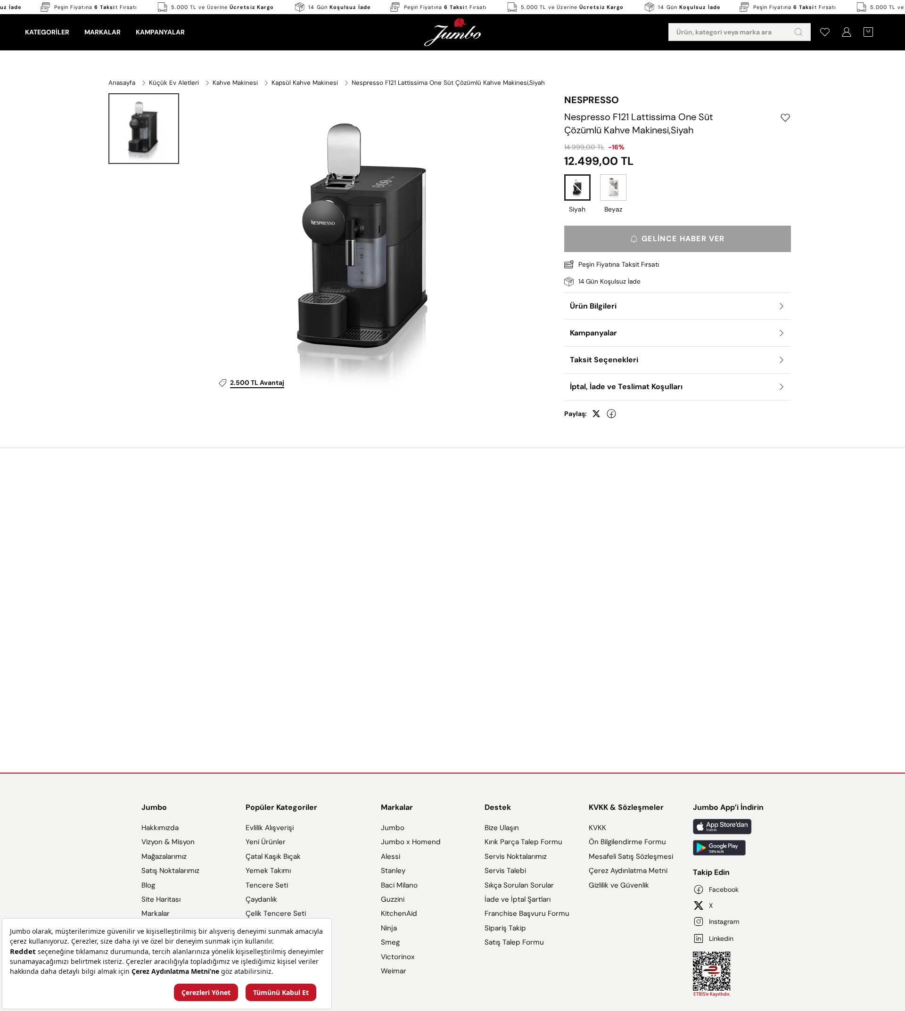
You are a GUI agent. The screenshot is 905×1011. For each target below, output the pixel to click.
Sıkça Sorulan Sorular (519, 885)
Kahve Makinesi (235, 83)
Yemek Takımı (268, 870)
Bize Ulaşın (502, 827)
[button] (143, 128)
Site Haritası (161, 899)
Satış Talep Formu (514, 942)
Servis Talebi (505, 870)
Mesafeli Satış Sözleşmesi (631, 856)
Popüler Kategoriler (281, 807)
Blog (148, 885)
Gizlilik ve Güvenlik (619, 885)
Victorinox (398, 957)
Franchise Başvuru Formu (527, 913)
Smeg (390, 942)
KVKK (597, 827)
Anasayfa (121, 83)
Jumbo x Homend (411, 842)
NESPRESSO (591, 100)
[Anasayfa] (452, 32)
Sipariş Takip (505, 928)
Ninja (389, 928)
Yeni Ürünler (266, 842)
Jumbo (154, 807)
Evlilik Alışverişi (270, 827)
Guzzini (392, 899)
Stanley (393, 870)
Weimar (393, 971)
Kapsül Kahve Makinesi (305, 83)
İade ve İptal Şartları (518, 899)
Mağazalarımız (164, 856)
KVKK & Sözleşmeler (626, 807)
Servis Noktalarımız (516, 856)
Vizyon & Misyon (168, 842)
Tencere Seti (267, 885)
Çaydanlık (261, 899)
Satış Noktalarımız (170, 870)
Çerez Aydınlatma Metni (628, 870)
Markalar (155, 913)
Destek (498, 807)
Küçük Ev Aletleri (174, 83)
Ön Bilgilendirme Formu (627, 842)
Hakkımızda (160, 827)
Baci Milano (399, 885)
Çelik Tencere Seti (276, 913)
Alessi (390, 856)
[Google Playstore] (728, 848)
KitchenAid (399, 913)
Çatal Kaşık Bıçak (273, 856)
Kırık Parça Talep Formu (523, 842)
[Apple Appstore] (728, 826)
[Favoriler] (824, 32)
